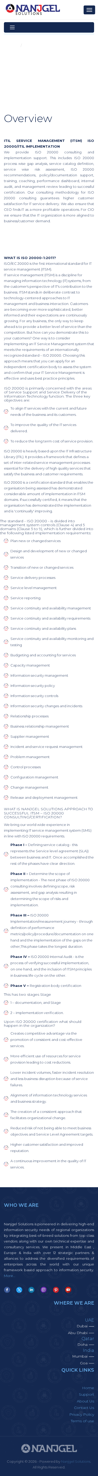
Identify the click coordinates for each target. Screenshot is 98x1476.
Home (13, 45)
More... (9, 1276)
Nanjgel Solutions (75, 1461)
